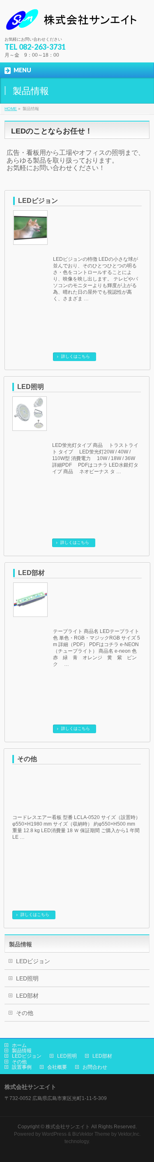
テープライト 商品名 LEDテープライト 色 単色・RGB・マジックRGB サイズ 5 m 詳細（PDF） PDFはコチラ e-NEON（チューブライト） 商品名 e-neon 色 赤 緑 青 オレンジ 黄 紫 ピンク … (96, 647)
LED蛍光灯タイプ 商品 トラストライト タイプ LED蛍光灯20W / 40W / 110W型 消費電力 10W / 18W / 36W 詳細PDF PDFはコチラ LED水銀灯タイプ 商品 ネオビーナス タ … (95, 458)
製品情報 (20, 944)
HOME (11, 108)
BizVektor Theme (91, 1134)
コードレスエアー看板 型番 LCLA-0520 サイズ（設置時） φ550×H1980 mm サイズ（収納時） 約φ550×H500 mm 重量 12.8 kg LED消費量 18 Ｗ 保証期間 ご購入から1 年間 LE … (76, 827)
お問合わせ (95, 1067)
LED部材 (31, 572)
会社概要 (57, 1067)
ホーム (19, 1045)
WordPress (54, 1134)
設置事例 (22, 1067)
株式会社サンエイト (68, 1127)
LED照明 (30, 386)
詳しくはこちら (75, 356)
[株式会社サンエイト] (73, 22)
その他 (27, 758)
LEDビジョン (38, 200)
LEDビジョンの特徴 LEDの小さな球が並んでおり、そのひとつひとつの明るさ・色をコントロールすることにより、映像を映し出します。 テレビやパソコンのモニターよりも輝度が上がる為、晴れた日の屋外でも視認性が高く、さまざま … (95, 278)
